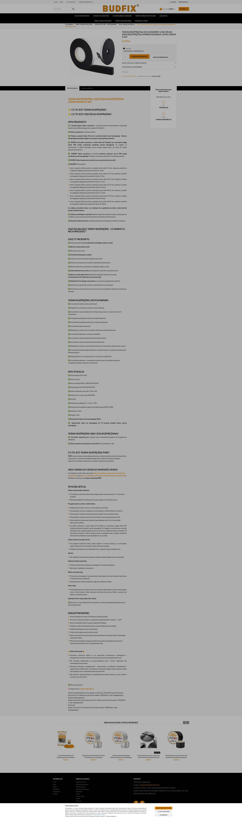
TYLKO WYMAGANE (163, 811)
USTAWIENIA (163, 815)
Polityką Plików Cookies (99, 814)
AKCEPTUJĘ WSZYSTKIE (163, 808)
